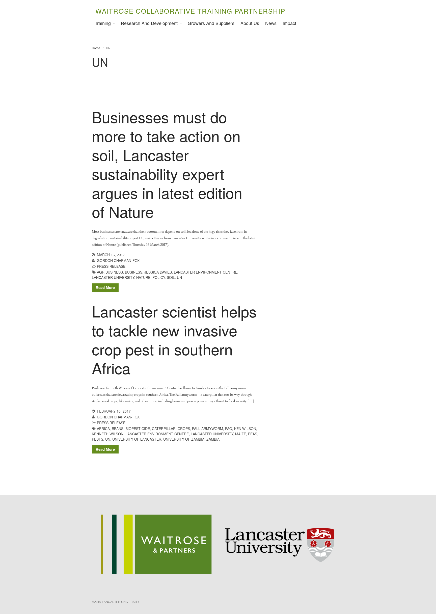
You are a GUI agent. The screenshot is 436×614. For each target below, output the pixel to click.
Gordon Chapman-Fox (118, 260)
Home (96, 48)
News (271, 23)
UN (179, 277)
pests (97, 439)
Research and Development (149, 23)
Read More (105, 287)
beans (117, 428)
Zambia (213, 439)
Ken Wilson (245, 428)
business (133, 272)
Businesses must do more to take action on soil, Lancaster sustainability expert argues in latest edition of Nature (167, 164)
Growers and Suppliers (211, 23)
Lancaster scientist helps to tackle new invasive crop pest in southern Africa (174, 339)
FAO (228, 428)
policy (158, 277)
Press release (111, 266)
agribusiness (110, 272)
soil (171, 277)
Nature (143, 277)
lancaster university (113, 277)
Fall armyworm (207, 428)
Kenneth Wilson (107, 433)
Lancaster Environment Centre (205, 272)
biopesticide (137, 428)
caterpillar (164, 428)
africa (103, 428)
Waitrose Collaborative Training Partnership (190, 10)
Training (103, 23)
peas (252, 433)
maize (240, 433)
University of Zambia (183, 439)
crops (184, 428)
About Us (249, 23)
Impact (289, 23)
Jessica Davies (158, 272)
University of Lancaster (136, 439)
